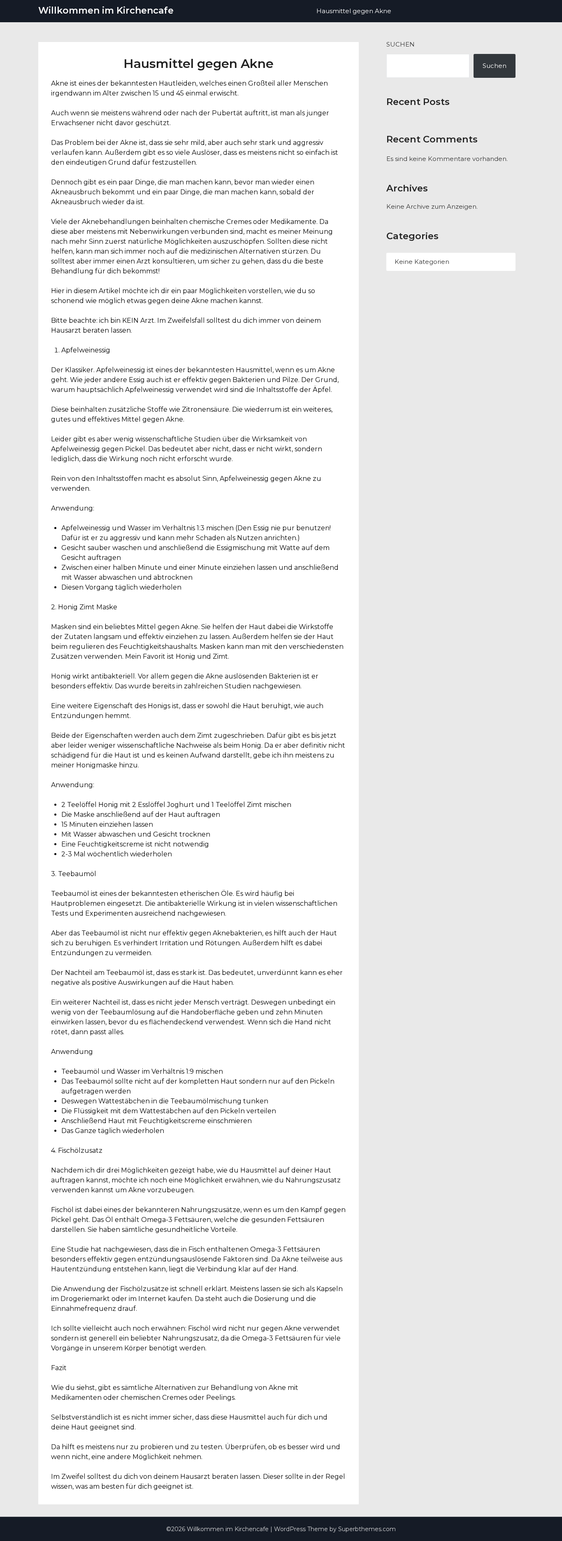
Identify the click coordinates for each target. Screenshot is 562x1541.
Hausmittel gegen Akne (353, 11)
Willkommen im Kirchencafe (106, 10)
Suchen (400, 44)
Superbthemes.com (367, 1529)
